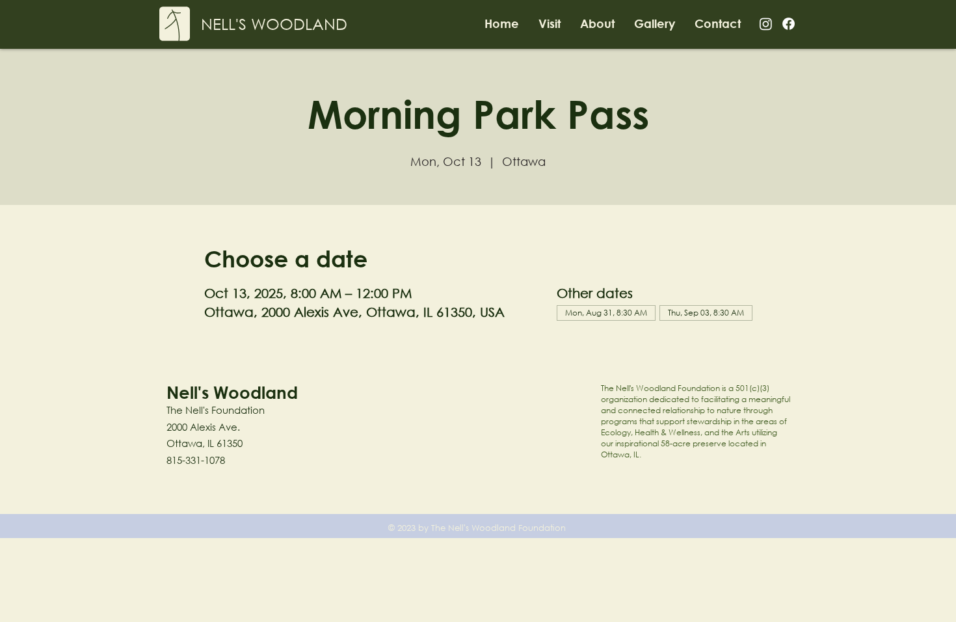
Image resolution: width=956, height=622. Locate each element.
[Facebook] (788, 24)
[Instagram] (766, 24)
